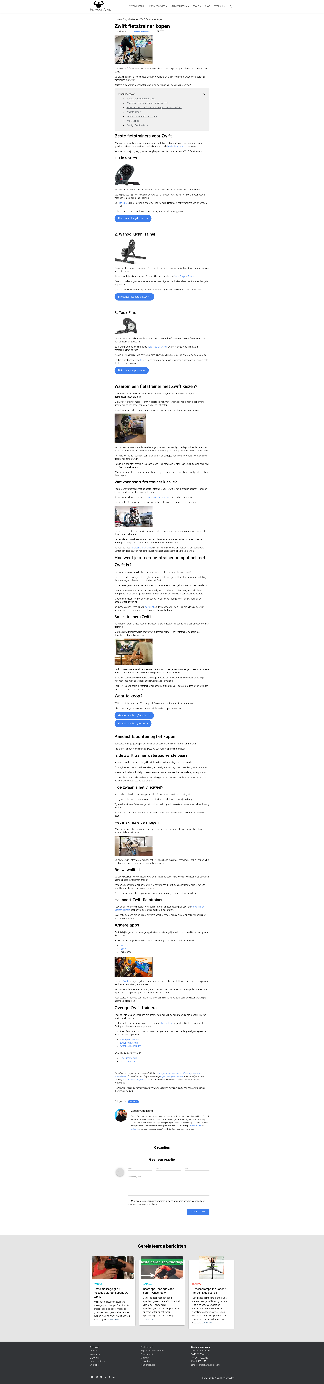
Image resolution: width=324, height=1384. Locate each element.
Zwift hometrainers (129, 1042)
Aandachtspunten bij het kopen (142, 116)
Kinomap (124, 945)
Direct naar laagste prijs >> (133, 218)
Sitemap (144, 1357)
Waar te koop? (134, 112)
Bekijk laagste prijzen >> (131, 370)
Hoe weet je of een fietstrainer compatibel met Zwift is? (154, 107)
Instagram (135, 1129)
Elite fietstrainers (128, 1061)
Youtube (92, 1377)
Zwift (125, 981)
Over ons (219, 6)
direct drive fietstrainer (158, 497)
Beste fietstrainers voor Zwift (141, 98)
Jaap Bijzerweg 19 (200, 1350)
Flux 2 (143, 360)
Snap (182, 276)
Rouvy (123, 948)
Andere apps (133, 120)
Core (176, 276)
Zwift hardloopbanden (130, 1046)
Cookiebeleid (146, 1347)
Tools (196, 6)
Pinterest (106, 1377)
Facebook (109, 1377)
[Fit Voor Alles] (100, 6)
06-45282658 (201, 1357)
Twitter (198, 1126)
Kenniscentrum (179, 6)
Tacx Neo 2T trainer (157, 346)
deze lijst (149, 607)
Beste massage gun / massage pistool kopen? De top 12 (111, 1292)
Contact (94, 1350)
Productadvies (157, 6)
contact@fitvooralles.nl (208, 1364)
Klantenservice (147, 1364)
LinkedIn (192, 1126)
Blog (125, 19)
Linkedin (113, 1377)
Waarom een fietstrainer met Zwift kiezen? (147, 103)
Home (118, 19)
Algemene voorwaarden (152, 1350)
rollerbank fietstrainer (141, 547)
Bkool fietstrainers (128, 1058)
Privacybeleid (147, 1354)
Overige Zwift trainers (137, 125)
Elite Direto (123, 203)
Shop (207, 6)
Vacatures (95, 1354)
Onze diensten (136, 6)
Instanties (145, 1361)
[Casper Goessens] (121, 1115)
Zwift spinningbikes (129, 1039)
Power (191, 276)
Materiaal (133, 19)
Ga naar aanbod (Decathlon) (134, 715)
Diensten (94, 1357)
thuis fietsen (166, 1023)
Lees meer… (114, 1319)
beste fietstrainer (175, 146)
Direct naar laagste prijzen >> (134, 296)
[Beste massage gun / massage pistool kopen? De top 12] (113, 1270)
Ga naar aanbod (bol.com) (133, 723)
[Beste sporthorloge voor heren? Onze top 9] (162, 1270)
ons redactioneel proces (134, 1079)
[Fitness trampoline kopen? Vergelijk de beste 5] (211, 1271)
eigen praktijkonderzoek (172, 1076)
